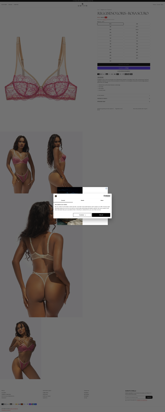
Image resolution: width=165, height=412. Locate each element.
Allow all (101, 214)
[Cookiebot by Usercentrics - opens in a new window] (104, 196)
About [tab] (102, 200)
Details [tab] (82, 200)
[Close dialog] (106, 188)
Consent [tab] (63, 200)
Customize (81, 214)
